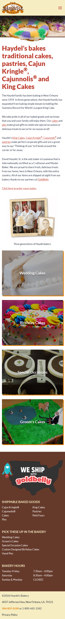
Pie (3, 519)
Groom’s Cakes (10, 541)
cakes (55, 120)
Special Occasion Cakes (15, 545)
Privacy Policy (10, 614)
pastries (6, 141)
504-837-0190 (10, 608)
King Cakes (38, 507)
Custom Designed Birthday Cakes (20, 549)
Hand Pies (7, 553)
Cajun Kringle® (10, 507)
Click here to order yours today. (19, 188)
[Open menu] (59, 8)
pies (4, 124)
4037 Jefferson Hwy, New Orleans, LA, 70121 (27, 602)
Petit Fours (38, 515)
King (15, 137)
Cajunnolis (49, 137)
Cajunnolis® (9, 511)
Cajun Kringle (34, 137)
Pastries (36, 511)
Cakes (21, 137)
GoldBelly (43, 179)
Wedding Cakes (11, 537)
